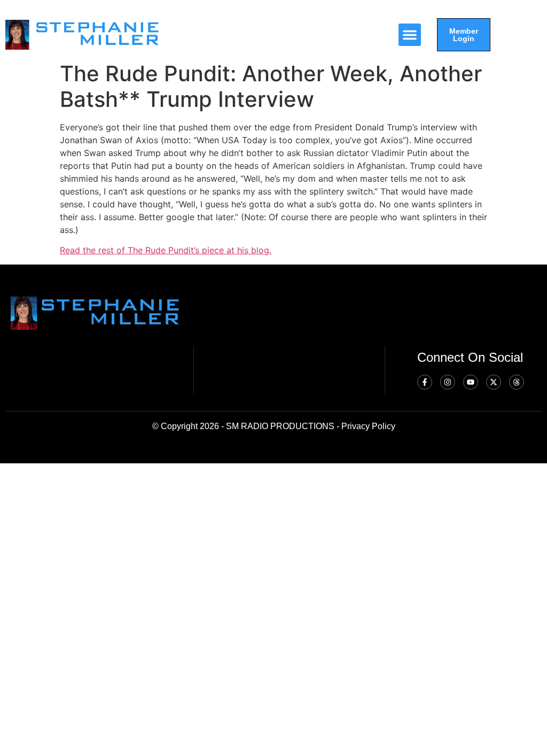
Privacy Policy (368, 426)
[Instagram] (447, 382)
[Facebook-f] (424, 382)
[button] (409, 35)
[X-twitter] (493, 382)
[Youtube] (470, 382)
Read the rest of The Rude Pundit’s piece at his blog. (165, 250)
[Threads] (516, 382)
